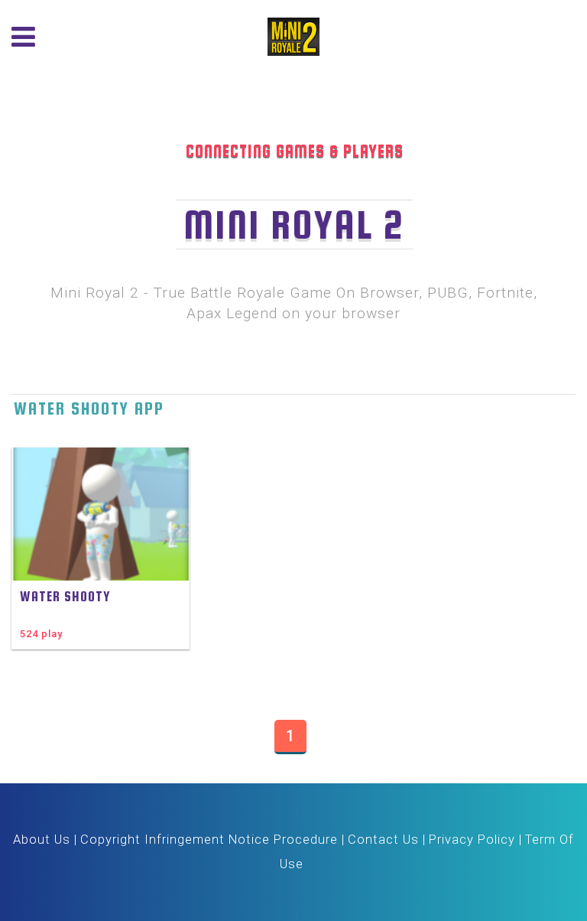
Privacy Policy (472, 839)
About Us (41, 839)
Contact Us (383, 839)
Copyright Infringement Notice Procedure (209, 839)
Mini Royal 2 (294, 224)
